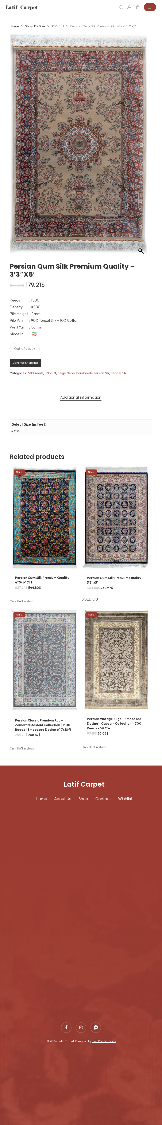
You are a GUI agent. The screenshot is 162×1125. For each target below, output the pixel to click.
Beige (62, 373)
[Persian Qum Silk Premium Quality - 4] (45, 517)
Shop (83, 798)
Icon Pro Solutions (104, 1041)
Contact (103, 798)
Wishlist (125, 798)
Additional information (80, 397)
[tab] (81, 397)
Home (14, 26)
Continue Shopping (25, 363)
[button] (150, 7)
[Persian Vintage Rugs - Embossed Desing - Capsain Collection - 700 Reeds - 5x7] (117, 659)
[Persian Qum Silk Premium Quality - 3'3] (117, 517)
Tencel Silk (118, 373)
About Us (62, 798)
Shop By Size (35, 26)
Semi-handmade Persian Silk (88, 373)
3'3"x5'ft (57, 26)
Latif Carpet (22, 7)
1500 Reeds (35, 373)
